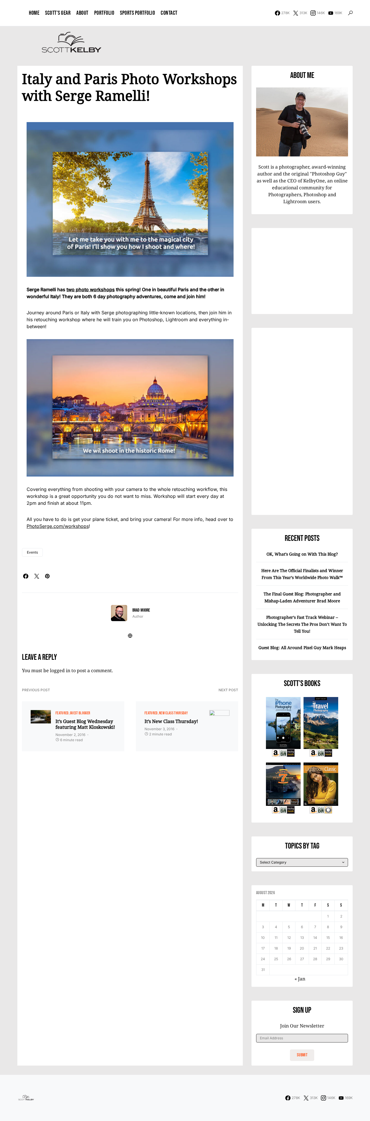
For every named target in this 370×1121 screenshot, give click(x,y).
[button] (350, 13)
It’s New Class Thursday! (171, 721)
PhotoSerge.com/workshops (58, 526)
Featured (62, 713)
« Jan (300, 979)
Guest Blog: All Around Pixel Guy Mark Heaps (302, 647)
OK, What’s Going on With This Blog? (302, 554)
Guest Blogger (80, 713)
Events (32, 552)
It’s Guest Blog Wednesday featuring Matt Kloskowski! (85, 724)
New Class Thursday (173, 713)
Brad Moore (141, 610)
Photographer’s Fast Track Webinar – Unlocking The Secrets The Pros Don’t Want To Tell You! (302, 624)
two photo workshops (90, 289)
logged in (60, 670)
